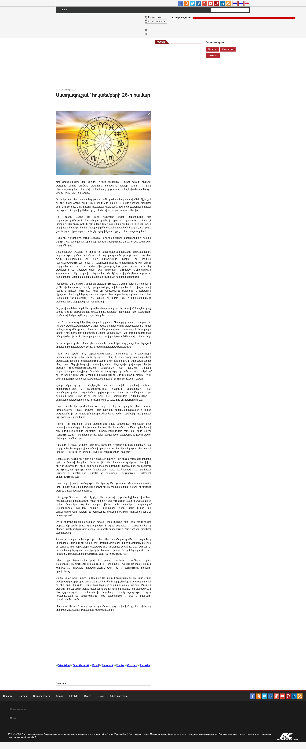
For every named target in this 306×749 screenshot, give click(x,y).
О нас (101, 696)
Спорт (59, 696)
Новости (161, 42)
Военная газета (41, 696)
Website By (32, 737)
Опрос (64, 9)
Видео (87, 696)
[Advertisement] (103, 64)
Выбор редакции (181, 17)
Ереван (23, 696)
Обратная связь (119, 696)
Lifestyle (73, 696)
